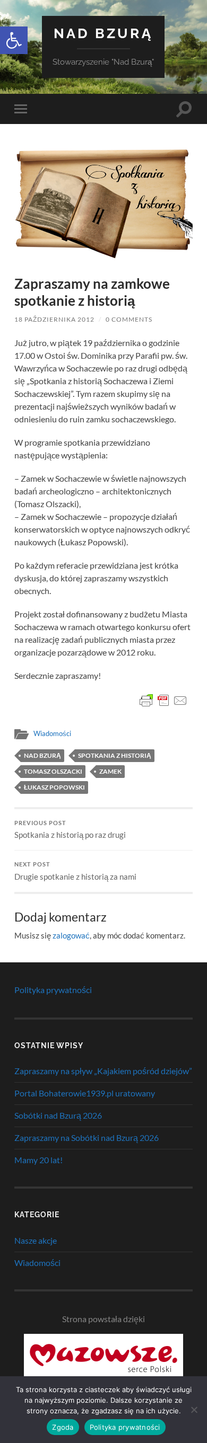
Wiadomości (52, 733)
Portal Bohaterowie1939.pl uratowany (84, 1093)
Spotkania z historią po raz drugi (70, 830)
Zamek (110, 771)
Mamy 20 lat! (38, 1160)
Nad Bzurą (103, 33)
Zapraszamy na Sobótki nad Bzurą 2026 (86, 1137)
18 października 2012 (54, 319)
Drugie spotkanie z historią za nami (75, 871)
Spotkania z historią (114, 755)
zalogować (71, 935)
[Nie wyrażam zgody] (193, 1409)
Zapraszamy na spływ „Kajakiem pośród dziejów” (103, 1071)
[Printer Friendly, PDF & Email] (163, 701)
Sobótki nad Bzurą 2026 (58, 1115)
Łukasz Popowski (54, 787)
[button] (14, 40)
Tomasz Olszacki (53, 771)
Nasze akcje (35, 1240)
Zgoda (62, 1427)
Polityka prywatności (53, 990)
